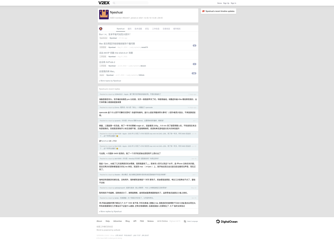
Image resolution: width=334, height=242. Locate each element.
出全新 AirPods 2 (107, 62)
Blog (128, 221)
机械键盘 (123, 198)
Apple (102, 75)
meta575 (144, 47)
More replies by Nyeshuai (111, 211)
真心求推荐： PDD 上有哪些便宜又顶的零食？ (151, 188)
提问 (129, 28)
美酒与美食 (130, 188)
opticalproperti (120, 188)
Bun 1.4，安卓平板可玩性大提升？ (115, 34)
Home (219, 3)
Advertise (117, 221)
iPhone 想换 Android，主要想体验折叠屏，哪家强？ (146, 120)
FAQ (142, 221)
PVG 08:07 (128, 235)
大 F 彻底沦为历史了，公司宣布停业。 (141, 198)
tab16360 (118, 158)
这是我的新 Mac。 (107, 71)
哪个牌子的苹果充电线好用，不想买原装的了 (145, 94)
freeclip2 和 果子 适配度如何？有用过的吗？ (144, 158)
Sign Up (226, 3)
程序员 (122, 107)
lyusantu (118, 120)
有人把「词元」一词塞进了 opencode (139, 107)
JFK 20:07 (145, 235)
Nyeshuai (120, 28)
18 (194, 73)
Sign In (233, 3)
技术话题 (138, 28)
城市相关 (177, 28)
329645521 (119, 94)
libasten (117, 174)
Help (108, 221)
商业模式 (125, 174)
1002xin (141, 75)
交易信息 (166, 28)
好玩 (147, 28)
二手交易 (103, 56)
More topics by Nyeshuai (111, 80)
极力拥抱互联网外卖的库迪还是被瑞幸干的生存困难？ (148, 174)
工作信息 (155, 28)
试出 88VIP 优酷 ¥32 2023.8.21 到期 (116, 52)
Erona (117, 107)
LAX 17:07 (137, 235)
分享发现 (103, 47)
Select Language (192, 221)
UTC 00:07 (119, 235)
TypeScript (103, 38)
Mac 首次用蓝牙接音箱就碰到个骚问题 (117, 43)
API (134, 221)
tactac (117, 198)
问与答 (124, 120)
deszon (143, 66)
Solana (150, 221)
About (99, 221)
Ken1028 (118, 133)
